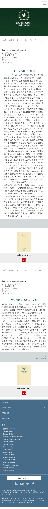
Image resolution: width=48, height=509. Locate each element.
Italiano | (7, 452)
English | (8, 434)
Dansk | (8, 431)
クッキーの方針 (26, 492)
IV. (31, 40)
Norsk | (9, 462)
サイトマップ (6, 494)
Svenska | (9, 470)
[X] (28, 483)
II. (21, 40)
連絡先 (42, 492)
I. (17, 40)
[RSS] (16, 483)
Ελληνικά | (8, 447)
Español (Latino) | (11, 439)
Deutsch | (8, 442)
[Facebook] (33, 483)
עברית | (8, 449)
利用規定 (16, 492)
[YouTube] (22, 483)
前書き (11, 40)
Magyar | (9, 457)
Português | (10, 465)
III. (26, 40)
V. (35, 40)
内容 (4, 40)
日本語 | (8, 455)
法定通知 (35, 492)
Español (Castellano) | (13, 436)
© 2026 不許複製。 (19, 490)
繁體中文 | (9, 429)
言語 (3, 425)
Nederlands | (9, 460)
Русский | (8, 467)
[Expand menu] (24, 402)
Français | (8, 444)
